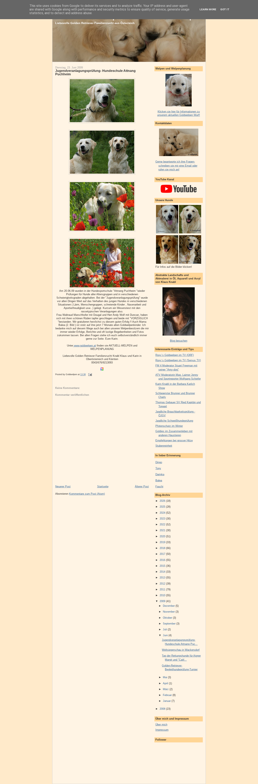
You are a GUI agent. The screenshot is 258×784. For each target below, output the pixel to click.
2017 (163, 553)
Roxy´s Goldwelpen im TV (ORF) (174, 355)
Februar (168, 695)
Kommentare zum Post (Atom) (87, 493)
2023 (163, 518)
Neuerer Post (63, 486)
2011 (163, 589)
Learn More (208, 9)
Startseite (102, 486)
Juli (165, 629)
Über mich (161, 724)
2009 (163, 601)
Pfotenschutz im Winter (169, 425)
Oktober (168, 617)
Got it (224, 9)
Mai (165, 677)
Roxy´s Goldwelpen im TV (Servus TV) (178, 360)
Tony (158, 468)
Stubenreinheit (163, 445)
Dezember (169, 605)
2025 (163, 506)
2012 (163, 583)
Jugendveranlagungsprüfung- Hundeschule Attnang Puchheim (95, 72)
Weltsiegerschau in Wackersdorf (181, 649)
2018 (163, 548)
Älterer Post (142, 486)
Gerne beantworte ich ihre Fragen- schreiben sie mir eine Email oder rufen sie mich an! (176, 165)
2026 (163, 500)
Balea (158, 480)
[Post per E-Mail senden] (89, 374)
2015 (163, 565)
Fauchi (159, 486)
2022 (163, 524)
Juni (166, 635)
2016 (163, 559)
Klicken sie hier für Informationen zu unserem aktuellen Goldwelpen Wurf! (178, 113)
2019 (163, 542)
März (166, 689)
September (169, 623)
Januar (167, 700)
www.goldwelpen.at (84, 345)
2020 (163, 536)
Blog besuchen (178, 340)
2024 (163, 512)
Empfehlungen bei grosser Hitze (174, 440)
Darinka (159, 474)
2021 (163, 530)
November (169, 611)
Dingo (158, 462)
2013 (163, 577)
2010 (163, 595)
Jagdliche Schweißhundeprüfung (174, 420)
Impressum (162, 729)
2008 (163, 708)
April (166, 683)
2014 (163, 571)
